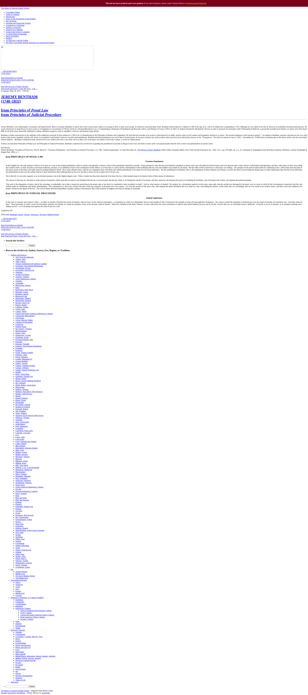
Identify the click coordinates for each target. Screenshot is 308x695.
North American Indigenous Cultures (29, 487)
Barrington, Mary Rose (24, 290)
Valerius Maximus (22, 546)
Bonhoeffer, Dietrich (23, 301)
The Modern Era (21, 578)
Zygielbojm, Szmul (22, 567)
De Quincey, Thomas (23, 329)
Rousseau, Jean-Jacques (24, 515)
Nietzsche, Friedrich (23, 481)
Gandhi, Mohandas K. (23, 359)
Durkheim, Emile (22, 337)
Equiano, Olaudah (22, 344)
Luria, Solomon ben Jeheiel (25, 441)
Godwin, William (22, 368)
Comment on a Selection (15, 25)
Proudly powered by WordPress (13, 693)
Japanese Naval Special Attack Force (29, 415)
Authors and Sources (18, 255)
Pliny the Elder (21, 498)
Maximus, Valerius (22, 457)
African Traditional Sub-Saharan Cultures (31, 264)
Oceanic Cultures (26, 619)
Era (12, 569)
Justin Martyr (20, 424)
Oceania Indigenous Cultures (26, 491)
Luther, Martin (20, 444)
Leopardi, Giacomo (22, 433)
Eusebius (18, 350)
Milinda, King (20, 463)
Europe (27, 215)
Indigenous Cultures (23, 608)
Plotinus (18, 502)
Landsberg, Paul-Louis (24, 431)
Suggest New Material (14, 30)
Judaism (18, 624)
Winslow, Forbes (21, 561)
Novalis (18, 489)
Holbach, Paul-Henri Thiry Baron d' (29, 392)
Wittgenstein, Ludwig (23, 563)
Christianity (19, 602)
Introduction (10, 17)
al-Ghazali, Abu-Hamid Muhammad (29, 266)
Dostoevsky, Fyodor (23, 335)
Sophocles (19, 526)
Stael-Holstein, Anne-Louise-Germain (29, 530)
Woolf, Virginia (21, 565)
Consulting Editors (13, 12)
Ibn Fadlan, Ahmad (22, 405)
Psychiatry (19, 665)
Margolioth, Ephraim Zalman (26, 448)
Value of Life (20, 680)
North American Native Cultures (32, 617)
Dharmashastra (21, 331)
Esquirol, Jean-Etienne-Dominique (28, 346)
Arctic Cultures (26, 613)
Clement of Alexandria (24, 322)
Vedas (17, 548)
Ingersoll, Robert (21, 409)
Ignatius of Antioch (22, 407)
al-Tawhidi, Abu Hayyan (24, 270)
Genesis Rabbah (21, 361)
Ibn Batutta (19, 402)
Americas (19, 585)
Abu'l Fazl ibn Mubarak (24, 257)
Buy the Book (11, 21)
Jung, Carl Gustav (22, 422)
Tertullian (19, 537)
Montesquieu (20, 472)
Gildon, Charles (21, 363)
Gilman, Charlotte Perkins (25, 366)
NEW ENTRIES (12, 36)
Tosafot (18, 541)
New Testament (21, 478)
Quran (17, 513)
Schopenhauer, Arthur (23, 520)
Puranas (18, 509)
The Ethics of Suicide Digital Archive (15, 8)
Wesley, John (20, 556)
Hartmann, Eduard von (24, 376)
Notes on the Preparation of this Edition (21, 19)
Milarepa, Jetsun (21, 461)
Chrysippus (19, 318)
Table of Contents (12, 14)
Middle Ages (20, 574)
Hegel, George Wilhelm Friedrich (28, 381)
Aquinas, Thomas (22, 277)
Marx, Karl (19, 450)
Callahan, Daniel (21, 307)
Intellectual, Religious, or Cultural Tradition (27, 598)
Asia (17, 589)
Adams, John (20, 259)
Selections (34, 215)
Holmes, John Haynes (23, 394)
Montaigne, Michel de (23, 470)
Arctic (17, 587)
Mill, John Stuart (21, 465)
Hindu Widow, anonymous (25, 385)
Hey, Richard (20, 383)
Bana (17, 288)
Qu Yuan (18, 511)
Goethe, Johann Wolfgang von (27, 370)
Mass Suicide (20, 654)
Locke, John (20, 437)
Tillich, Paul (20, 539)
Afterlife (18, 632)
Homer (18, 396)
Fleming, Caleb (21, 355)
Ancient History (21, 572)
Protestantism (20, 626)
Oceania (18, 595)
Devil (17, 639)
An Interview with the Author (17, 41)
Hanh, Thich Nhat (22, 374)
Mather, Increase (21, 454)
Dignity (18, 641)
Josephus (18, 420)
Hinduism (19, 606)
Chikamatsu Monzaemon (24, 316)
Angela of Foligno (22, 275)
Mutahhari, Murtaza (22, 476)
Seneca (18, 522)
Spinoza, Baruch (21, 528)
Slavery (18, 673)
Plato (17, 496)
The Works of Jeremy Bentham (149, 150)
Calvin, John (20, 309)
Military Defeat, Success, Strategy (28, 658)
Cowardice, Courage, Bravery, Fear (28, 637)
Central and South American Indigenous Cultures (34, 314)
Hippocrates (20, 387)
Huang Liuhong (21, 398)
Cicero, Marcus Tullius (24, 320)
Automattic (46, 693)
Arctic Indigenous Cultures (25, 279)
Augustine (19, 283)
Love (17, 650)
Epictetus (18, 342)
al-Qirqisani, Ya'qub (22, 268)
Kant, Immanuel (21, 426)
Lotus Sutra (19, 439)
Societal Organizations (23, 676)
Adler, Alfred (20, 262)
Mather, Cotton (21, 452)
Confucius (19, 324)
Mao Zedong (20, 446)
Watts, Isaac (19, 554)
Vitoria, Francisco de (23, 550)
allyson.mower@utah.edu (196, 3)
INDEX (9, 38)
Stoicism (18, 678)
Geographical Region (19, 580)
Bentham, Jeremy (16, 215)
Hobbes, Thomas (21, 389)
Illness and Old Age (22, 647)
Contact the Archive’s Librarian (18, 32)
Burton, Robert (21, 305)
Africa (17, 582)
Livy (17, 435)
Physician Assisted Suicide (25, 660)
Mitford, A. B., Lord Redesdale (27, 468)
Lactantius (19, 428)
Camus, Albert (20, 311)
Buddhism (19, 600)
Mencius (18, 459)
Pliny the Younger (22, 500)
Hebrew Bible (20, 379)
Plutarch (18, 504)
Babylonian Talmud (22, 285)
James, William (21, 413)
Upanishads (19, 543)
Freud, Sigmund (21, 357)
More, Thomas (21, 474)
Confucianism (20, 604)
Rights (17, 667)
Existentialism (20, 643)
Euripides (19, 348)
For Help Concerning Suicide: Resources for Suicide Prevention (30, 43)
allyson (6, 91)
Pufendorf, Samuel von (24, 507)
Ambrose (18, 272)
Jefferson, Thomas (22, 418)
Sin (16, 671)
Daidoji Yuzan (20, 327)
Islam (17, 621)
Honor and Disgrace (23, 645)
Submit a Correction (13, 27)
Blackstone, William (23, 298)
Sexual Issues (20, 669)
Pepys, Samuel (21, 494)
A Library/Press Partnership (16, 34)
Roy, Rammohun (21, 517)
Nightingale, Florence (23, 483)
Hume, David (20, 400)
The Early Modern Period (49, 215)
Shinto (17, 628)
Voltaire (18, 552)
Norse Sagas (20, 485)
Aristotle (18, 281)
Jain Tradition (20, 411)
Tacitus (18, 535)
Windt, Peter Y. (21, 559)
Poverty (18, 663)
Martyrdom (19, 652)
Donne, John (20, 333)
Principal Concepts (18, 630)
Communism (20, 634)
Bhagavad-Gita (21, 296)
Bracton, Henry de (22, 303)
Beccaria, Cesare (21, 292)
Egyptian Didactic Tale (24, 340)
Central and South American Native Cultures (37, 615)
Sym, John (19, 533)
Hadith (18, 372)
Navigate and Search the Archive (18, 23)
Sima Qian (19, 524)
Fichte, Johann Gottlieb (24, 353)
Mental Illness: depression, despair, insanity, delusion (35, 656)
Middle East (20, 593)
